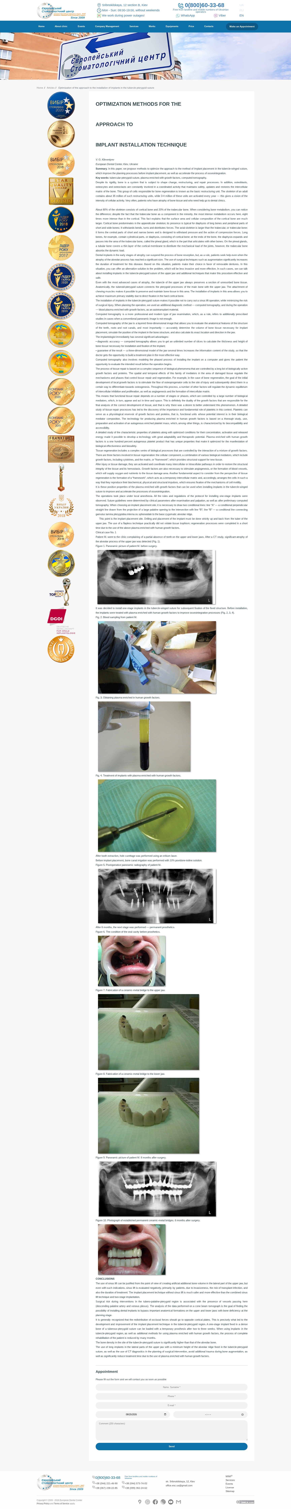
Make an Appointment (242, 26)
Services (134, 26)
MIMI (229, 1476)
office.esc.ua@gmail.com (179, 1485)
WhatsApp (188, 15)
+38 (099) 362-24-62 (136, 1488)
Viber (222, 15)
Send (172, 1446)
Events (81, 26)
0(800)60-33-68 (204, 5)
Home (41, 26)
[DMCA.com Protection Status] (245, 1502)
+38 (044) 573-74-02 (136, 1483)
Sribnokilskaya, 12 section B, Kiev (125, 5)
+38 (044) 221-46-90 (106, 1483)
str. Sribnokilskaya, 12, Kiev (180, 1481)
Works (152, 26)
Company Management (107, 26)
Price (191, 26)
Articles (51, 87)
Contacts (208, 26)
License (230, 1487)
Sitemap (230, 1491)
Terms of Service (61, 1503)
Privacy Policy (43, 1503)
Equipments (172, 26)
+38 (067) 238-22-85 (106, 1488)
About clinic (61, 26)
